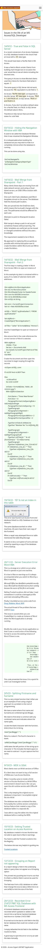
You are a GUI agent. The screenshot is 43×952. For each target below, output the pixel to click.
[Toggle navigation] (40, 8)
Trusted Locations (11, 849)
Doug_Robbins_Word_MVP (14, 603)
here (12, 610)
